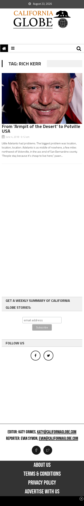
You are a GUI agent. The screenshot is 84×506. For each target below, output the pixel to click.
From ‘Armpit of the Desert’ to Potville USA (41, 128)
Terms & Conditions (42, 473)
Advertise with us (42, 491)
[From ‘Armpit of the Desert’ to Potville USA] (42, 98)
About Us (42, 465)
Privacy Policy (42, 482)
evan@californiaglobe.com (58, 439)
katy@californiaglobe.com (56, 432)
